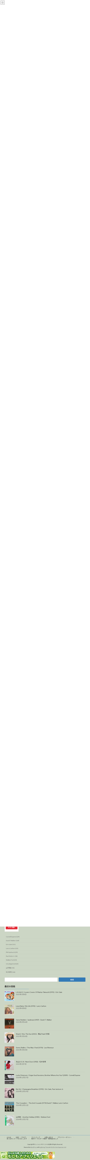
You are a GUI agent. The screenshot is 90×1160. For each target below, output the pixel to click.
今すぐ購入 (11, 927)
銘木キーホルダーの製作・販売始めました (44, 1139)
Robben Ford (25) (11, 960)
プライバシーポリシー (65, 1137)
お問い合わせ (49, 1137)
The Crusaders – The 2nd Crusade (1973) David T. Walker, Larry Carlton (42, 1103)
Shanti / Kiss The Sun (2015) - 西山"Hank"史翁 (32, 1034)
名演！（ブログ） (21, 1137)
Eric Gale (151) (10, 944)
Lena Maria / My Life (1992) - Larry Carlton (31, 1006)
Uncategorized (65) (12, 964)
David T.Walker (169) (12, 940)
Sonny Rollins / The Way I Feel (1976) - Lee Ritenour (35, 1048)
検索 (72, 980)
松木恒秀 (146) (10, 972)
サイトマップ (36, 1137)
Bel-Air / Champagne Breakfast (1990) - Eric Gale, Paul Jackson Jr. (39, 1089)
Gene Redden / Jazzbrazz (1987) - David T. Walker (34, 1020)
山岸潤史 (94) (10, 968)
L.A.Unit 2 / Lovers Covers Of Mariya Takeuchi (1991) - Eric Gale (39, 992)
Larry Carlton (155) (12, 948)
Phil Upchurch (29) (12, 952)
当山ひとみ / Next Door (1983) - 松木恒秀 (31, 1062)
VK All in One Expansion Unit (58, 1147)
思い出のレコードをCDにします (17, 1139)
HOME (9, 1137)
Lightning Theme (44, 1147)
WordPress (33, 1147)
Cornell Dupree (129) (12, 937)
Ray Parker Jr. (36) (11, 956)
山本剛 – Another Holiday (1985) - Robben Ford (33, 1117)
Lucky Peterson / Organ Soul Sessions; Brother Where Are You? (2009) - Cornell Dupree (48, 1075)
